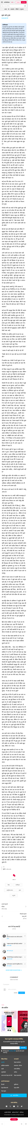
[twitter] (10, 1106)
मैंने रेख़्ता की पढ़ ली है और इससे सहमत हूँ (13, 1051)
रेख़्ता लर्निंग (16, 1087)
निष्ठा (9, 885)
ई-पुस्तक (22, 9)
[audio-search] (25, 6)
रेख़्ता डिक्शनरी (4, 1087)
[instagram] (17, 1106)
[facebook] (6, 1106)
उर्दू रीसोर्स (3, 1072)
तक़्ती (2, 1068)
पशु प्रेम (13, 895)
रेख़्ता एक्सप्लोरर (17, 1075)
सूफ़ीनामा (16, 1084)
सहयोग (3, 1062)
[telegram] (21, 1106)
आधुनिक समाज (10, 890)
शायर (5, 9)
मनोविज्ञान (18, 885)
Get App (24, 2)
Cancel (15, 992)
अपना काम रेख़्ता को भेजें (6, 1075)
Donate (18, 2)
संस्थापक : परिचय (18, 1065)
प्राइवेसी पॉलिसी (7, 1112)
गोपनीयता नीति (12, 1051)
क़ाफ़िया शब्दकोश (5, 1065)
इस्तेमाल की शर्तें (15, 1112)
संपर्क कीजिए (17, 1068)
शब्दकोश (12, 9)
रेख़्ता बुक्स (3, 1091)
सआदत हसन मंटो (5, 18)
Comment (21, 992)
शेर (8, 9)
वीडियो (17, 9)
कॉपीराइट (22, 1112)
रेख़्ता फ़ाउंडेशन (17, 1062)
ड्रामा (20, 890)
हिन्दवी (2, 1084)
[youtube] (14, 1106)
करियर (15, 1072)
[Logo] (7, 2)
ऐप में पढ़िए (14, 1119)
